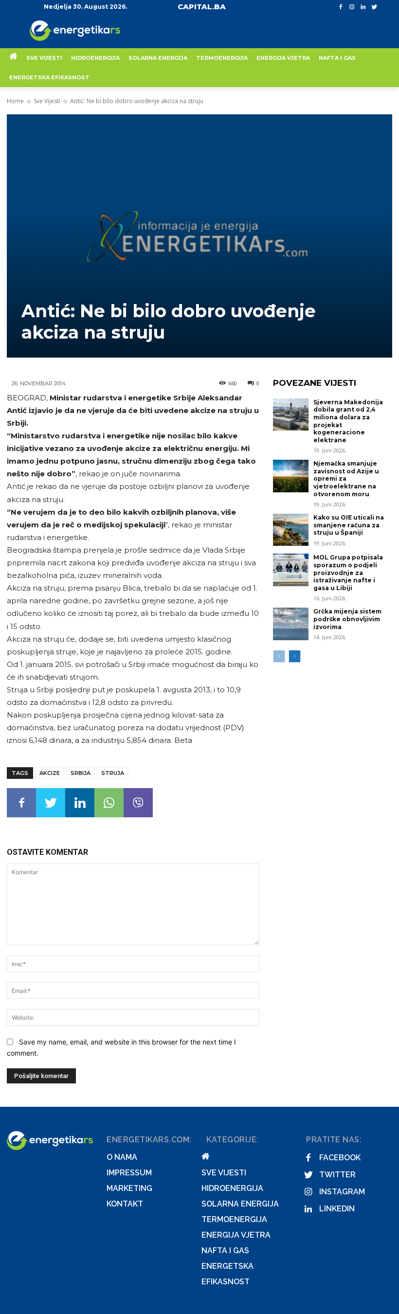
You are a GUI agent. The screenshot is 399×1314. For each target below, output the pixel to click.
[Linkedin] (362, 7)
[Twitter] (374, 7)
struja (112, 773)
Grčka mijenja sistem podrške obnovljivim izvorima (347, 619)
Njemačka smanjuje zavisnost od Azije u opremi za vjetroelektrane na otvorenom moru (346, 478)
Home (15, 101)
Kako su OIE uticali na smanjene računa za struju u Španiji (348, 525)
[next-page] (295, 656)
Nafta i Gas (225, 1250)
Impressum (129, 1172)
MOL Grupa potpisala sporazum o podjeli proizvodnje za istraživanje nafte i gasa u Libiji (348, 572)
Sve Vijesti (47, 101)
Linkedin (337, 1208)
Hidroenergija (232, 1188)
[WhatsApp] (109, 802)
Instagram (342, 1191)
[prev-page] (279, 656)
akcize (49, 773)
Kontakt (125, 1203)
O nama (122, 1157)
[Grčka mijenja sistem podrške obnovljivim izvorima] (291, 624)
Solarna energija (240, 1203)
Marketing (129, 1188)
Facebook (340, 1157)
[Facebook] (340, 7)
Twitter (337, 1174)
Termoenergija (234, 1219)
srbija (81, 773)
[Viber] (138, 802)
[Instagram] (352, 7)
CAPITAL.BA (202, 6)
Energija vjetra (236, 1235)
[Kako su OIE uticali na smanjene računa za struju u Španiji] (291, 530)
